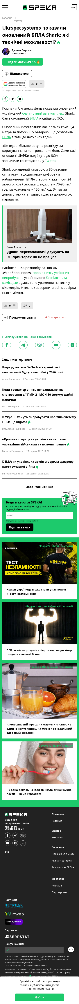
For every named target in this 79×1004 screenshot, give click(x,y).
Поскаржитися (57, 317)
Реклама (57, 885)
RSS (7, 852)
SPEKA (15, 956)
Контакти (57, 837)
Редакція (57, 820)
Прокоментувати (22, 317)
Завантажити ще (39, 487)
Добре (39, 997)
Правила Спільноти (63, 853)
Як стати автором (62, 860)
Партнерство (59, 892)
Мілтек (18, 21)
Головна (7, 18)
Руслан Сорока (21, 50)
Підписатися (19, 74)
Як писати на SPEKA (63, 867)
